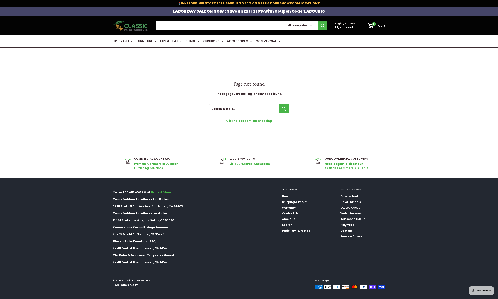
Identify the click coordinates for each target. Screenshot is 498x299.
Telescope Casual (353, 219)
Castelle (346, 231)
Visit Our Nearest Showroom (249, 164)
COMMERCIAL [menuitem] (266, 41)
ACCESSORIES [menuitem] (237, 41)
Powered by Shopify (125, 285)
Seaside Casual (351, 236)
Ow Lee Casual (350, 208)
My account (344, 27)
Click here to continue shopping (249, 121)
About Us (288, 219)
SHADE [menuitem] (191, 41)
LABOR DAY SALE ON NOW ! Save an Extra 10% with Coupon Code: (249, 11)
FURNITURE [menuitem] (144, 41)
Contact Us (290, 213)
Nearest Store (160, 192)
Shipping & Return (295, 202)
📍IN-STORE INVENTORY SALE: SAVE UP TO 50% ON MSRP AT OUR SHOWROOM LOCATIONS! (249, 3)
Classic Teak (349, 196)
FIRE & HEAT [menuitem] (169, 41)
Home (286, 196)
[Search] (322, 25)
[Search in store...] (284, 108)
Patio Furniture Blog (296, 231)
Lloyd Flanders (350, 202)
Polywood (347, 225)
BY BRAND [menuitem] (121, 41)
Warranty (289, 208)
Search (287, 225)
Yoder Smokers (351, 213)
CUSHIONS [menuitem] (211, 41)
